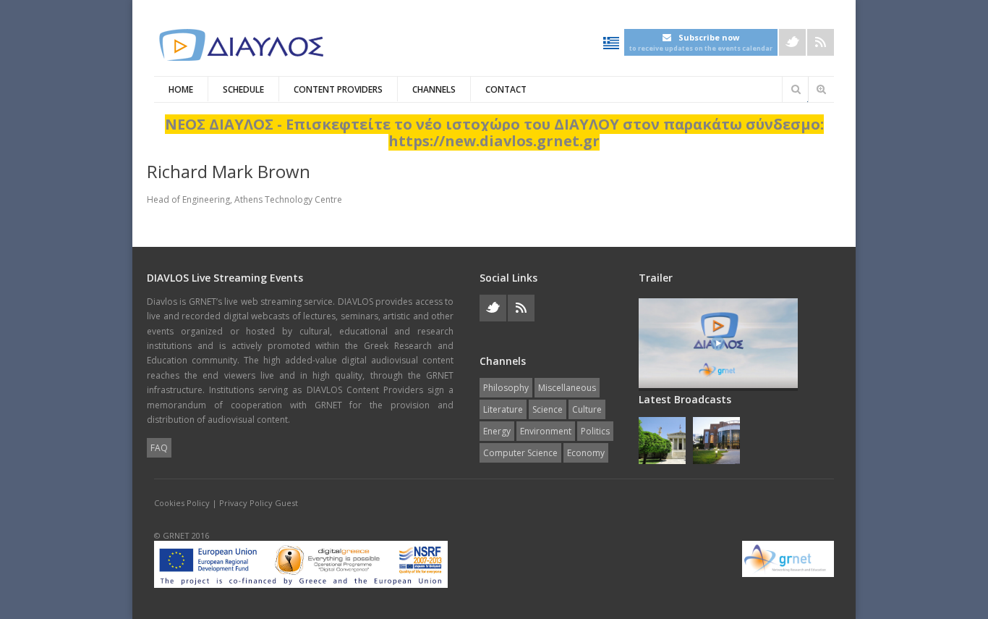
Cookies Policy (182, 502)
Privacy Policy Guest (258, 502)
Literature (503, 409)
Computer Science (520, 453)
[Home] (241, 45)
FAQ (159, 448)
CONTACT (506, 89)
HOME (181, 89)
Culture (587, 409)
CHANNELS (434, 89)
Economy (586, 453)
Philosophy (506, 388)
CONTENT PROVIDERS (338, 89)
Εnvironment (545, 431)
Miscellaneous (567, 388)
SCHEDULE (243, 89)
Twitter (792, 42)
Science (547, 409)
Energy (497, 431)
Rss (820, 42)
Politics (595, 431)
